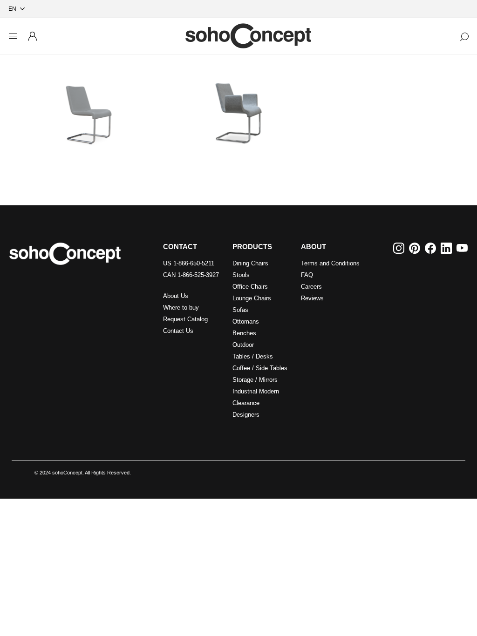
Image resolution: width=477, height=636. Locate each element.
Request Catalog (185, 319)
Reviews (312, 298)
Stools (241, 274)
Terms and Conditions (330, 263)
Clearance (245, 402)
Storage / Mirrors (255, 379)
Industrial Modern (255, 391)
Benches (244, 333)
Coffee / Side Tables (259, 368)
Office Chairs (250, 286)
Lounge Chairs (251, 298)
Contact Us (178, 330)
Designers (245, 414)
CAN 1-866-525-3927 (191, 274)
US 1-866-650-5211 (188, 263)
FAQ (307, 274)
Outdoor (243, 344)
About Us (175, 295)
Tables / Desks (252, 356)
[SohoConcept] (65, 254)
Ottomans (245, 321)
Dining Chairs (250, 263)
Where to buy (181, 307)
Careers (311, 286)
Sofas (240, 309)
